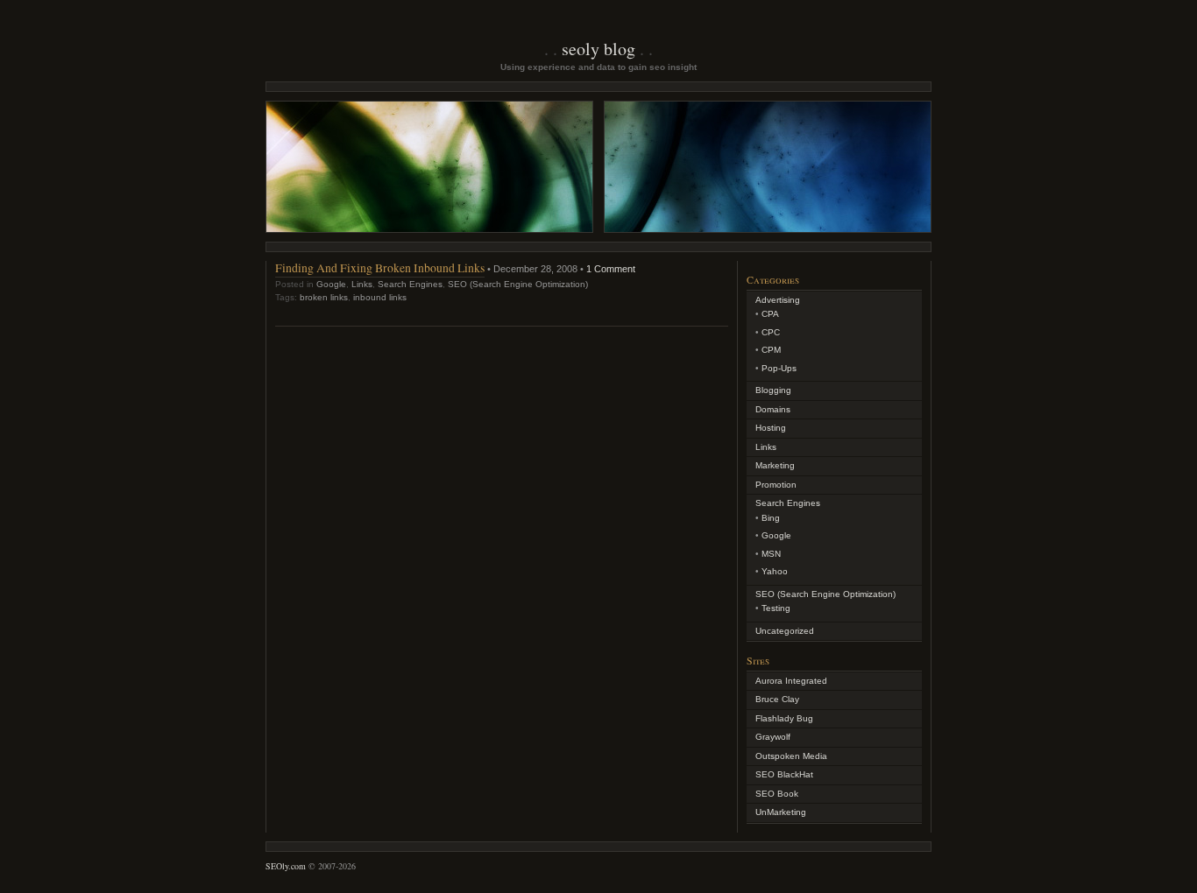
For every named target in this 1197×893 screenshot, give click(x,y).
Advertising (777, 300)
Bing (770, 518)
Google (331, 284)
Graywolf (772, 737)
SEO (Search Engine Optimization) (518, 284)
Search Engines (410, 284)
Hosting (770, 427)
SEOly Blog (598, 48)
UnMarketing (780, 812)
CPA (770, 314)
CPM (771, 350)
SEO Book (776, 793)
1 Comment (610, 269)
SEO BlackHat (784, 774)
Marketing (775, 465)
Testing (775, 608)
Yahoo (774, 571)
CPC (770, 332)
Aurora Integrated (791, 681)
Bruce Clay (777, 699)
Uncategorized (784, 631)
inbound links (380, 297)
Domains (772, 409)
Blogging (773, 390)
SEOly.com (286, 866)
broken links (324, 297)
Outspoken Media (791, 756)
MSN (771, 554)
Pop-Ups (779, 368)
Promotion (776, 484)
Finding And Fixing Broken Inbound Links (380, 267)
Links (361, 284)
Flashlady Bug (784, 718)
